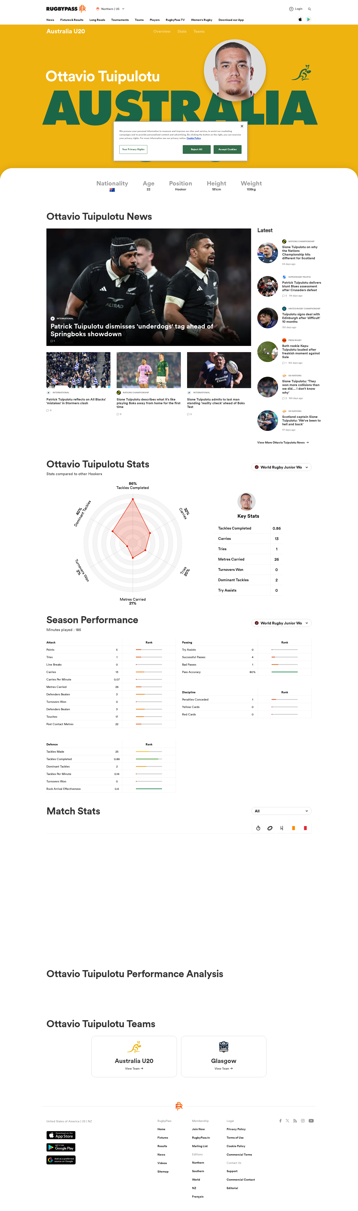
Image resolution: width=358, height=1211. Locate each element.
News (50, 20)
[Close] (242, 126)
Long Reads (97, 20)
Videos (162, 1163)
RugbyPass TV (175, 20)
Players (155, 20)
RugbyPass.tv (201, 1138)
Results (162, 1146)
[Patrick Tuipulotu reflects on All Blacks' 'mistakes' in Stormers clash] (78, 384)
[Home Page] (66, 9)
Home (161, 1129)
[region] (180, 141)
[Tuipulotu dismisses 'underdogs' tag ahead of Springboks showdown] (148, 287)
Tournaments (120, 20)
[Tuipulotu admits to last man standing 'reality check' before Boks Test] (219, 384)
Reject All (196, 149)
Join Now (198, 1129)
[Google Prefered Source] (87, 1160)
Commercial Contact (241, 1180)
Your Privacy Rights (133, 149)
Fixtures (162, 1138)
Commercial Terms (239, 1154)
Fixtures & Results (71, 20)
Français (197, 1196)
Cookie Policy (236, 1146)
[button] (162, 31)
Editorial (232, 1188)
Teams (139, 20)
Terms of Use (235, 1138)
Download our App (231, 20)
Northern (198, 1163)
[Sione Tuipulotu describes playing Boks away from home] (149, 384)
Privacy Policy (236, 1129)
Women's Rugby (201, 20)
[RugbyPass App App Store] (87, 1135)
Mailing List (200, 1146)
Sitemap (163, 1171)
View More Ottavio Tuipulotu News (281, 442)
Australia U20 (65, 31)
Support (232, 1171)
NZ (194, 1188)
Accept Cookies (228, 149)
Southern (198, 1171)
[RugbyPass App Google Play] (87, 1148)
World (196, 1180)
